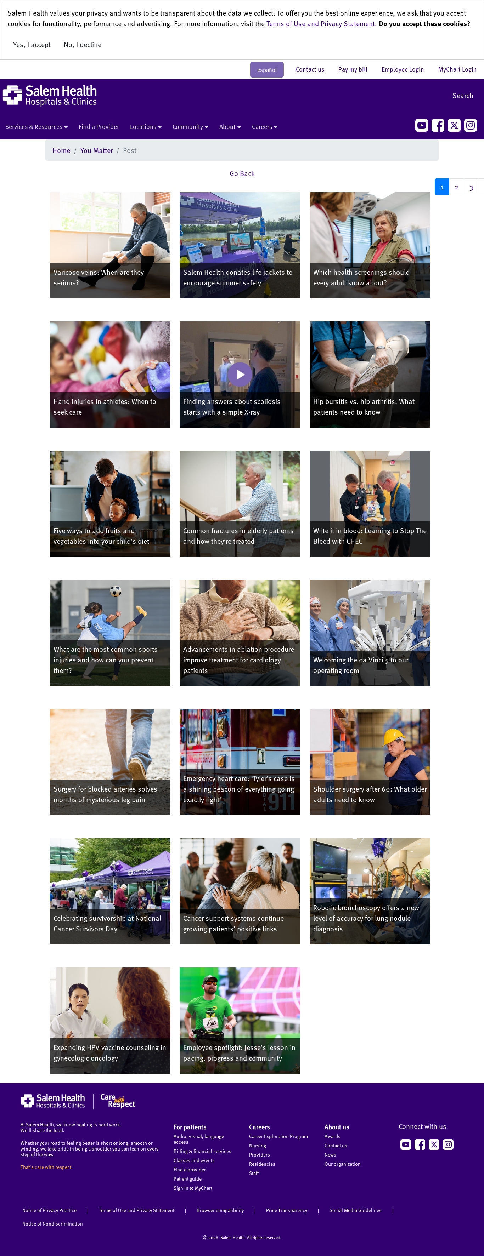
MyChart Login (457, 69)
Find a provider (190, 1169)
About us (337, 1126)
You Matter (96, 150)
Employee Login (406, 69)
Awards (333, 1136)
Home (61, 150)
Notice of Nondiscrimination (52, 1223)
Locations (143, 126)
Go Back (242, 173)
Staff (254, 1173)
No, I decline (82, 44)
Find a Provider (99, 126)
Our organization (343, 1163)
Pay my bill (356, 69)
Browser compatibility (220, 1210)
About (227, 126)
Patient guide (188, 1178)
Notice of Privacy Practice (49, 1210)
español (267, 69)
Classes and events (194, 1160)
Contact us (313, 69)
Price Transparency (286, 1210)
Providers (259, 1154)
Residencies (262, 1163)
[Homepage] (78, 1108)
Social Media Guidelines (356, 1210)
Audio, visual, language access (199, 1139)
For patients (190, 1126)
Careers (262, 126)
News (330, 1154)
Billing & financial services (202, 1151)
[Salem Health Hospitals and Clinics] (49, 95)
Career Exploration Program (278, 1136)
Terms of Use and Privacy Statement (320, 23)
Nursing (257, 1145)
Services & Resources (33, 126)
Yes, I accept (32, 44)
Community (188, 126)
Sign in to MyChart (193, 1188)
